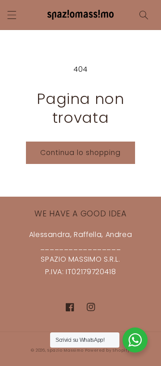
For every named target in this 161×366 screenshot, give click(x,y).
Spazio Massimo (65, 350)
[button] (11, 14)
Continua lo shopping (80, 152)
